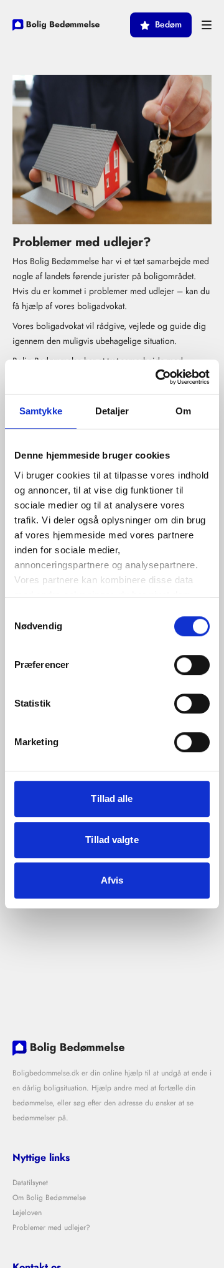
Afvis (112, 880)
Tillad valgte (111, 839)
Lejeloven (27, 1213)
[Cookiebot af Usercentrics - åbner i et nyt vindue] (158, 377)
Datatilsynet (30, 1183)
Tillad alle (112, 798)
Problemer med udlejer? (51, 1227)
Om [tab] (183, 411)
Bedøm (168, 25)
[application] (220, 1265)
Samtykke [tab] (40, 411)
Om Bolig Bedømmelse (49, 1198)
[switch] (192, 665)
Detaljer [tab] (112, 411)
